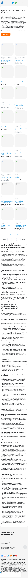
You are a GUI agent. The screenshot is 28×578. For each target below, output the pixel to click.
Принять (8, 576)
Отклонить (13, 576)
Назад (4, 239)
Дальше (23, 239)
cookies (9, 573)
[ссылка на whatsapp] (16, 3)
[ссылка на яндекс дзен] (13, 555)
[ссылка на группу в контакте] (2, 555)
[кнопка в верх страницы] (25, 547)
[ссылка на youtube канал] (5, 555)
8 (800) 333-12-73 (7, 532)
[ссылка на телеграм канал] (13, 3)
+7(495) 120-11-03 (7, 534)
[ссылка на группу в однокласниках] (11, 555)
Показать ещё (14, 234)
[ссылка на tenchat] (16, 555)
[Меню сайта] (26, 3)
